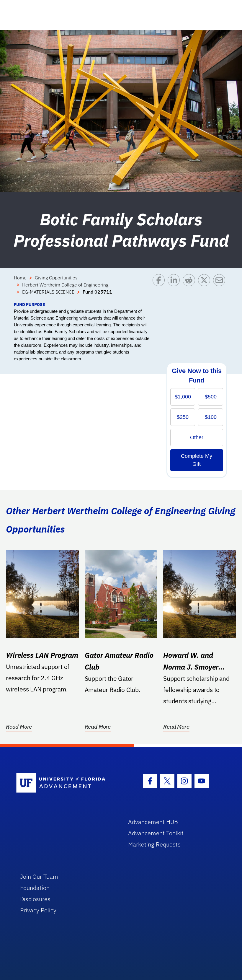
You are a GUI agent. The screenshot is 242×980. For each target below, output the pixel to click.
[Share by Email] (220, 287)
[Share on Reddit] (190, 287)
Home (20, 278)
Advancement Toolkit (156, 833)
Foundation (35, 888)
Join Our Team (39, 876)
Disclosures (35, 899)
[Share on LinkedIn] (175, 287)
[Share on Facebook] (160, 287)
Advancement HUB (153, 822)
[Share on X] (205, 287)
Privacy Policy (38, 910)
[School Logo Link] (65, 783)
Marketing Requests (154, 844)
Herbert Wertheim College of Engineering (65, 285)
